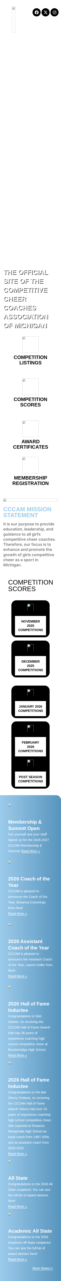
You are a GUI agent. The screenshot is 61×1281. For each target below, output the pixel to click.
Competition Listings (30, 360)
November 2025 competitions (30, 626)
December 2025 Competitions (30, 666)
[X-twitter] (45, 12)
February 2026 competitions (30, 747)
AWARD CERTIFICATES (30, 444)
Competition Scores (30, 402)
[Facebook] (37, 12)
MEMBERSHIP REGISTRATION (30, 480)
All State (18, 1178)
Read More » (30, 851)
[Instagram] (54, 12)
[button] (55, 26)
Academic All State (30, 1231)
